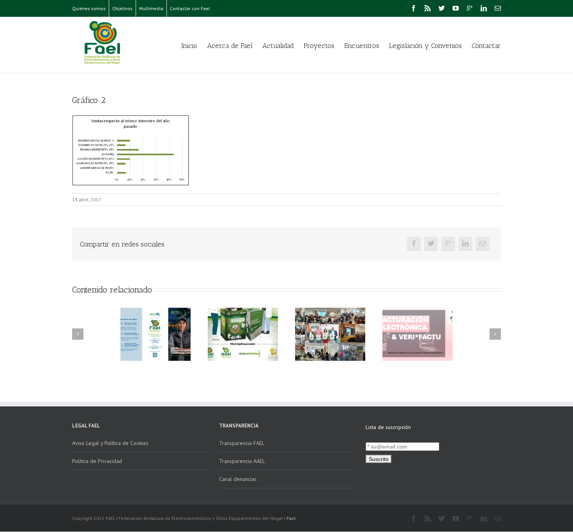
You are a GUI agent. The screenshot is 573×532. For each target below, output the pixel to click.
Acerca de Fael (230, 45)
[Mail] (498, 8)
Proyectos (319, 45)
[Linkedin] (484, 8)
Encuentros (361, 45)
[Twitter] (442, 8)
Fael (291, 518)
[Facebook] (413, 8)
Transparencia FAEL (242, 443)
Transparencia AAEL (242, 461)
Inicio (189, 45)
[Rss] (427, 8)
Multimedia (151, 8)
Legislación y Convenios (425, 45)
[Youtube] (456, 8)
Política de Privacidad (97, 461)
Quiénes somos (89, 8)
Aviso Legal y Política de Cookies (110, 443)
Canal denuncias (237, 478)
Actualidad (278, 45)
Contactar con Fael (190, 8)
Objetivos (122, 8)
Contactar (486, 45)
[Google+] (470, 8)
